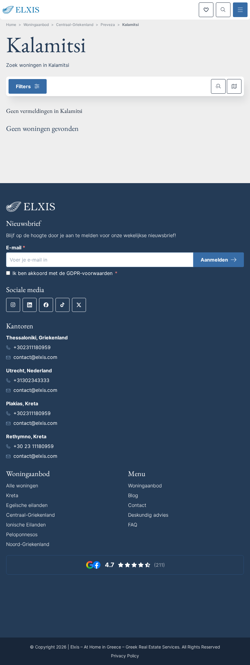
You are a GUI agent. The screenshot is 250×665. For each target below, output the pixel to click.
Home (11, 24)
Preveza (108, 24)
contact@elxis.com (35, 357)
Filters (23, 86)
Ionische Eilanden (26, 525)
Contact (137, 505)
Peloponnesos (22, 534)
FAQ (132, 525)
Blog (133, 495)
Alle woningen (22, 485)
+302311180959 (32, 347)
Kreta (12, 495)
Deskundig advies (148, 515)
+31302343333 (31, 380)
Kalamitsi (130, 24)
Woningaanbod (36, 24)
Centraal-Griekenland (74, 24)
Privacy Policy (125, 655)
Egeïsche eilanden (27, 505)
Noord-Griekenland (27, 544)
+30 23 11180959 (33, 446)
